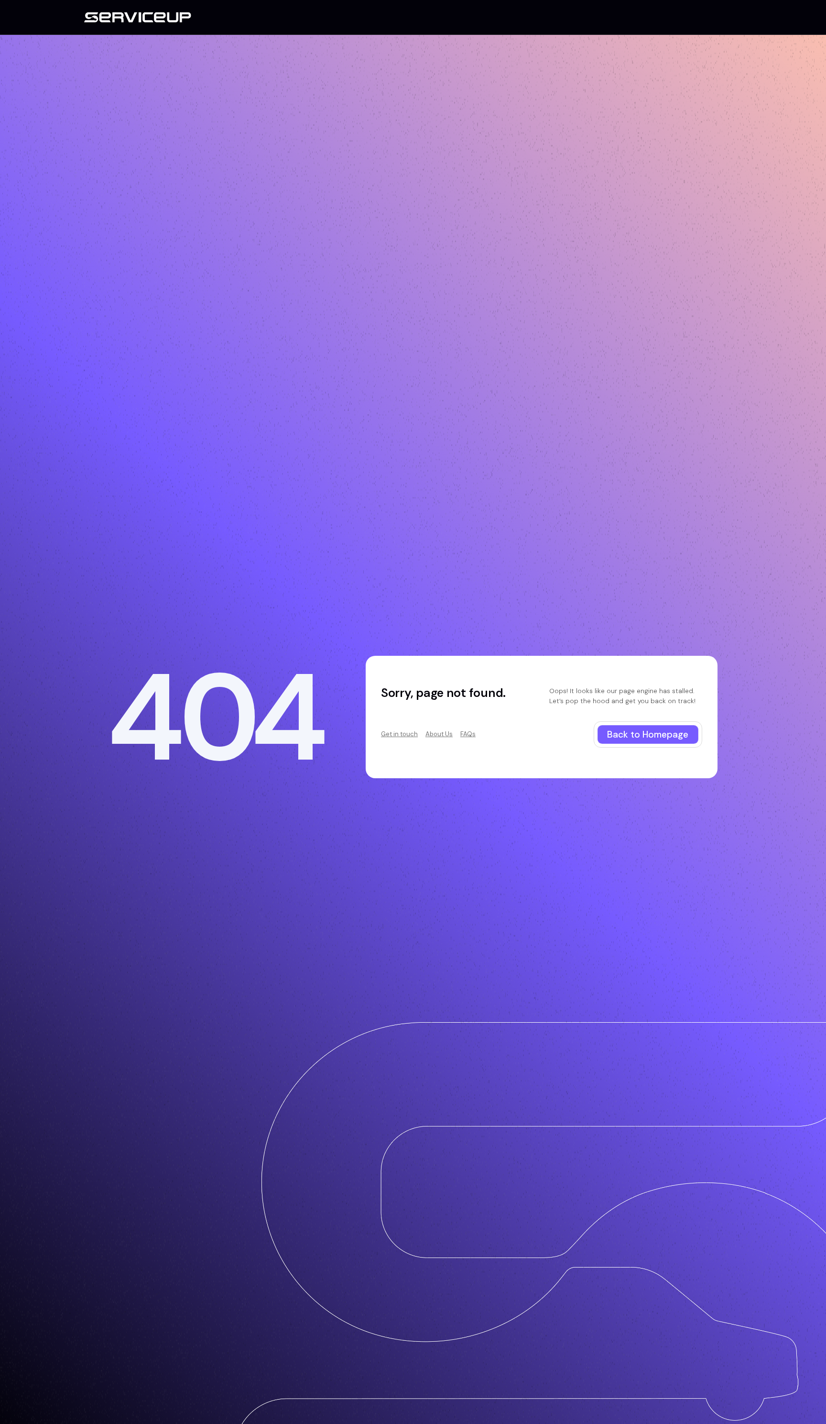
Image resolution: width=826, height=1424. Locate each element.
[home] (137, 17)
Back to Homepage (647, 734)
